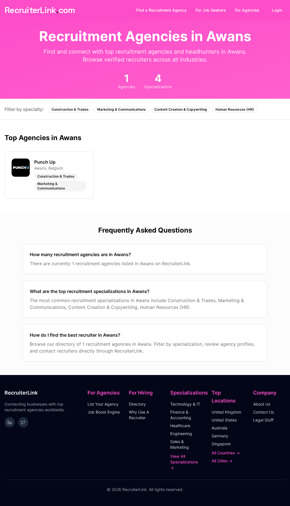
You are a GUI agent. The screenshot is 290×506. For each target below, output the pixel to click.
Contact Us (263, 412)
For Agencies (247, 10)
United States (224, 420)
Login (277, 10)
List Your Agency (103, 404)
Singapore (221, 443)
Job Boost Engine (104, 412)
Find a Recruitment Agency (161, 10)
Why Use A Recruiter (139, 415)
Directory (137, 404)
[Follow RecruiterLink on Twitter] (23, 422)
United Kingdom (226, 412)
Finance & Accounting (180, 415)
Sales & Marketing (179, 444)
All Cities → (222, 460)
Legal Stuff (263, 420)
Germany (220, 435)
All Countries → (226, 452)
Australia (219, 427)
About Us (261, 404)
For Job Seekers (211, 10)
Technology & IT (185, 404)
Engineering (181, 433)
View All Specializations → (184, 462)
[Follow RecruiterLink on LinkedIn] (10, 422)
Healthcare (180, 425)
